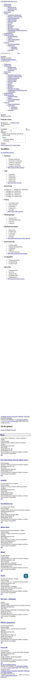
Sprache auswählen (6, 58)
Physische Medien (9, 139)
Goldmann (12, 203)
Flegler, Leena (13, 164)
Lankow (11, 263)
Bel (10, 230)
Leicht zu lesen (13, 252)
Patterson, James (13, 162)
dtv (10, 210)
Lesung (11, 248)
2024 (10, 178)
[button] (28, 129)
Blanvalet (11, 205)
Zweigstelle (4, 129)
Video (11, 223)
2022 (10, 181)
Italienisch (12, 277)
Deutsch (11, 270)
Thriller (11, 245)
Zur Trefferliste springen (7, 152)
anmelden (3, 56)
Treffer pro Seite (5, 423)
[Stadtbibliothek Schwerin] (8, 1)
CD (10, 221)
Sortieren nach (5, 419)
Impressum (4, 677)
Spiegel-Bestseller (14, 247)
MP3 (10, 250)
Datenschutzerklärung (11, 675)
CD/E (10, 233)
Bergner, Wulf (13, 159)
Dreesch (11, 262)
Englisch (11, 274)
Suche (2, 126)
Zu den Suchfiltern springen (8, 430)
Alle (5, 137)
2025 (10, 176)
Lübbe (11, 208)
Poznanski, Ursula (14, 161)
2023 (10, 179)
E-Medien (6, 141)
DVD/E (11, 231)
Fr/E (10, 237)
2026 (10, 174)
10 (10, 421)
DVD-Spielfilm (13, 220)
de (10, 272)
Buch (10, 218)
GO (18, 53)
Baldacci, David (13, 166)
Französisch (12, 275)
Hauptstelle (12, 260)
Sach (10, 235)
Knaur (11, 206)
